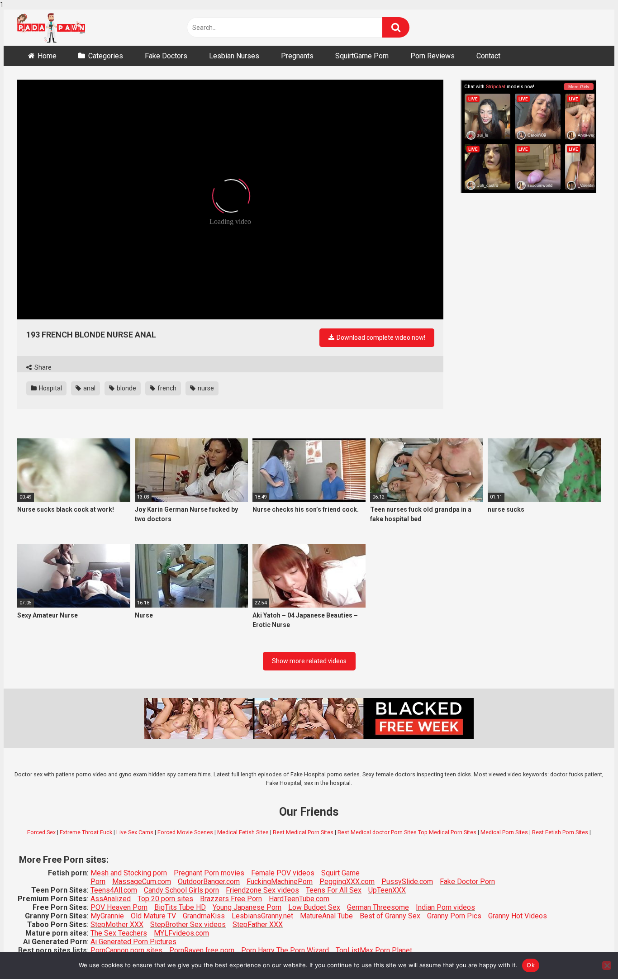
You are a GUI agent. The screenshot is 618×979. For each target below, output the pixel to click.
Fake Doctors (166, 56)
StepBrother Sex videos (188, 924)
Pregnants (297, 56)
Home (47, 56)
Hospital (50, 388)
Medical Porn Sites (504, 832)
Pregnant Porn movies (209, 873)
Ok (531, 965)
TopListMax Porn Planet (374, 950)
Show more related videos (309, 661)
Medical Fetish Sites (243, 832)
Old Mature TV (153, 916)
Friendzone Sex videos (262, 890)
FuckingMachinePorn (280, 881)
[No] (606, 965)
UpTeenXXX (387, 890)
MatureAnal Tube (326, 916)
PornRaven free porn (201, 950)
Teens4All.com (113, 890)
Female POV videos (282, 873)
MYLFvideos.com (181, 933)
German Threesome (378, 907)
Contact (488, 56)
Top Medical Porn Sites (447, 832)
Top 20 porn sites (165, 898)
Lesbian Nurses (234, 56)
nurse (205, 388)
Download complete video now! (380, 337)
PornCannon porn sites (126, 950)
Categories (105, 56)
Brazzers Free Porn (231, 898)
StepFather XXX (258, 924)
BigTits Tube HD (180, 907)
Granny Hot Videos (517, 916)
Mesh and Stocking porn (128, 873)
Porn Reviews (432, 56)
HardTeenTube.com (299, 898)
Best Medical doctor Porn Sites (377, 832)
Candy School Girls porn (181, 890)
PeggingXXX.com (347, 881)
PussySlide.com (407, 881)
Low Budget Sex (314, 907)
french (166, 388)
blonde (125, 388)
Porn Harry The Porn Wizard (285, 950)
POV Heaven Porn (118, 907)
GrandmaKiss (204, 916)
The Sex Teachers (118, 933)
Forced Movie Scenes (185, 832)
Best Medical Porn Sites (303, 832)
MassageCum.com (141, 881)
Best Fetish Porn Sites (560, 832)
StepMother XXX (116, 924)
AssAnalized (110, 898)
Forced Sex (41, 832)
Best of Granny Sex (390, 916)
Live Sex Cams (134, 832)
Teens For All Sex (333, 890)
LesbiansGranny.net (262, 916)
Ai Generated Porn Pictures (133, 941)
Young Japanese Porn (247, 907)
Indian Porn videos (445, 907)
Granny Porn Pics (454, 916)
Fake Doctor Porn (467, 881)
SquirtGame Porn (362, 56)
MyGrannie (107, 916)
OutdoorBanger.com (209, 881)
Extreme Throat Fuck (86, 832)
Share (42, 367)
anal (88, 388)
